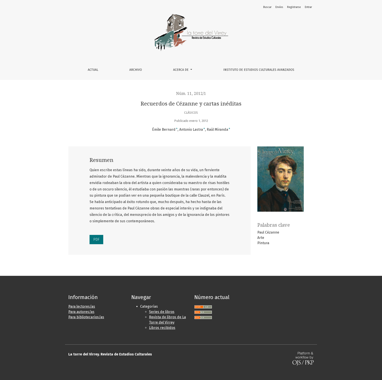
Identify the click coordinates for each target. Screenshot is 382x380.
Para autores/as (81, 312)
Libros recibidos (162, 328)
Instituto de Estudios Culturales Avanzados (258, 70)
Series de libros (161, 312)
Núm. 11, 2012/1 (191, 93)
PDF (96, 239)
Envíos (279, 7)
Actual (93, 70)
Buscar (267, 7)
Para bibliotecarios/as (86, 317)
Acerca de (181, 70)
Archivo (135, 70)
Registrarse (294, 7)
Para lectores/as (81, 306)
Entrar (308, 7)
